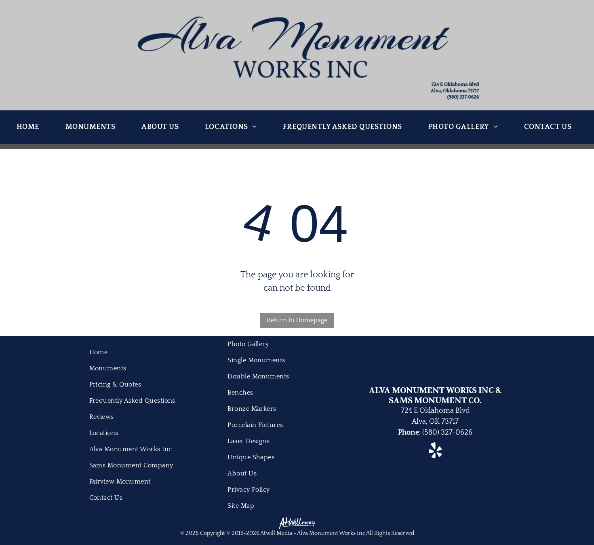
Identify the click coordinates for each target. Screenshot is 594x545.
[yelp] (435, 451)
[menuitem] (31, 127)
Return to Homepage (297, 320)
